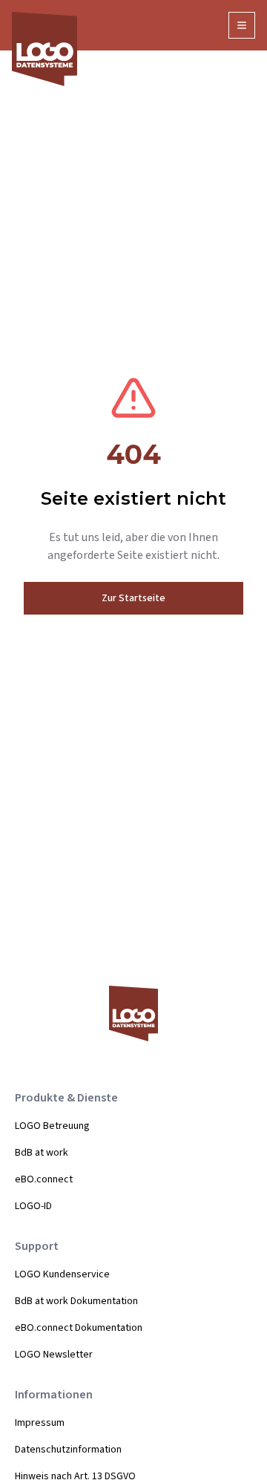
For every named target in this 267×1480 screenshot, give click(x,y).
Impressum (40, 1422)
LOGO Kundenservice (62, 1274)
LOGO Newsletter (54, 1354)
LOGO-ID (33, 1206)
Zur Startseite (133, 598)
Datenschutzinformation (68, 1449)
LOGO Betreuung (52, 1126)
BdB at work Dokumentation (76, 1301)
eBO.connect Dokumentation (78, 1327)
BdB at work (41, 1152)
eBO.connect (44, 1179)
